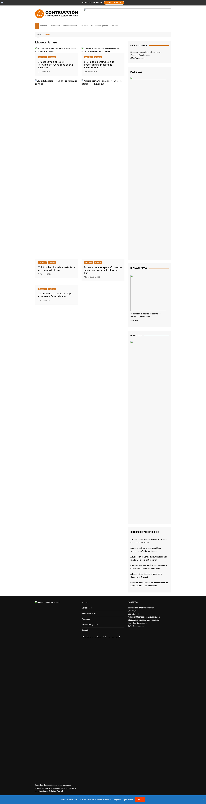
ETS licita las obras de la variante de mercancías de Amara (56, 269)
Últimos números (70, 26)
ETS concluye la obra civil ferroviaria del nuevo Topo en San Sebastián (55, 64)
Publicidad (84, 26)
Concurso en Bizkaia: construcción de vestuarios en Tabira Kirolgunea (145, 549)
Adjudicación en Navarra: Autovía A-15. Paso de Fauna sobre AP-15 (148, 541)
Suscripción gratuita (99, 26)
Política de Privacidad (89, 637)
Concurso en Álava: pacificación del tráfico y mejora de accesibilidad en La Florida (148, 567)
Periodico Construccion (140, 55)
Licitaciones (55, 26)
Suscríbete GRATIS (114, 3)
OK (139, 800)
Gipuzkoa (42, 57)
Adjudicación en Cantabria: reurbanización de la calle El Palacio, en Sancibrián (148, 558)
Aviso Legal (116, 637)
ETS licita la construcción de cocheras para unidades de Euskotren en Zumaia (99, 64)
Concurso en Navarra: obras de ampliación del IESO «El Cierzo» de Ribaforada (149, 584)
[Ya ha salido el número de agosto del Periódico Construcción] (148, 293)
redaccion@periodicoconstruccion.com (144, 617)
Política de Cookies (104, 637)
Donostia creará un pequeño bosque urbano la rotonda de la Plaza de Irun (103, 270)
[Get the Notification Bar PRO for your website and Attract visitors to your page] (2, 2)
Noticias (43, 26)
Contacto (114, 26)
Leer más (134, 320)
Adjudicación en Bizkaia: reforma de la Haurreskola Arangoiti (146, 575)
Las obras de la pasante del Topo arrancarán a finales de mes (55, 295)
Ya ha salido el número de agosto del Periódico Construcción (145, 315)
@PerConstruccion (138, 58)
